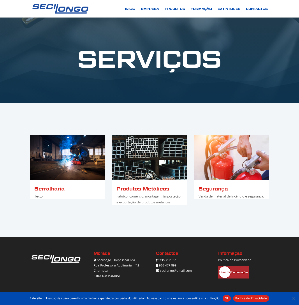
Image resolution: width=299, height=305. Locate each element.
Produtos (175, 9)
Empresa (150, 9)
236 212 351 (168, 260)
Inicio (130, 9)
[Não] (293, 298)
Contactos (257, 9)
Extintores (229, 9)
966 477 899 (167, 265)
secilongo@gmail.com (176, 270)
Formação (201, 9)
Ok (227, 298)
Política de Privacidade (234, 260)
